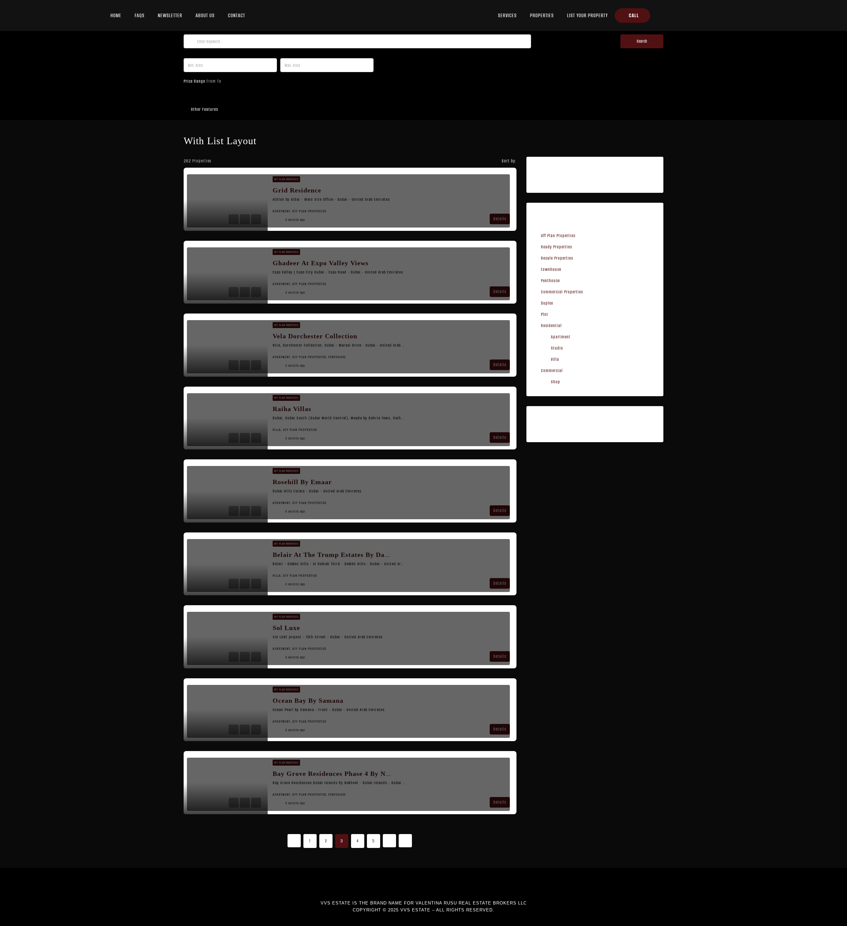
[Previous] (294, 840)
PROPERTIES (542, 15)
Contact (236, 15)
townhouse (551, 269)
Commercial (552, 370)
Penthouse (550, 280)
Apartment (560, 337)
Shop (555, 382)
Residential (551, 325)
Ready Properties (556, 247)
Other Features (204, 109)
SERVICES (507, 15)
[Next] (389, 840)
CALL (634, 15)
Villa (555, 359)
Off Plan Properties (558, 235)
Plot (544, 314)
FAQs (140, 15)
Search (642, 41)
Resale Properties (557, 258)
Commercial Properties (562, 292)
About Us (205, 15)
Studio (557, 348)
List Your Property (587, 15)
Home (116, 15)
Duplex (547, 303)
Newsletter (170, 15)
